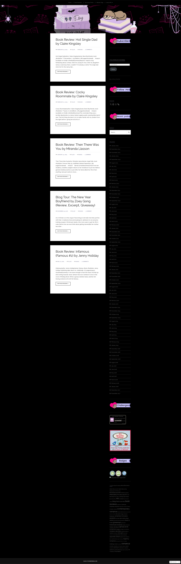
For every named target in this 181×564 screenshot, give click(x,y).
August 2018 (114, 362)
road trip (119, 544)
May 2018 (114, 373)
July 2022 (113, 207)
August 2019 (114, 321)
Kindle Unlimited (114, 527)
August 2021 (114, 245)
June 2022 (114, 211)
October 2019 (115, 314)
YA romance (117, 551)
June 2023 (114, 169)
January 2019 (114, 345)
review (116, 544)
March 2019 (114, 338)
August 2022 (114, 204)
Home (69, 2)
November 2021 (115, 235)
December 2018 (115, 348)
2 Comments (88, 49)
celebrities (119, 504)
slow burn (116, 547)
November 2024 (115, 152)
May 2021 (114, 256)
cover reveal (120, 511)
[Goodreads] (116, 104)
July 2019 (113, 324)
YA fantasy (112, 551)
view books (123, 423)
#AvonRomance (125, 485)
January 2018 (114, 386)
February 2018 (115, 383)
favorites (116, 520)
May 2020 (114, 297)
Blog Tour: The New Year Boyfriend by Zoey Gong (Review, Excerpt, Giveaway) (75, 201)
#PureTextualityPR (122, 494)
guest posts (123, 522)
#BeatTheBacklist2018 (114, 489)
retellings (112, 544)
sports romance (125, 549)
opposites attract (115, 536)
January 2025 (114, 145)
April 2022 (114, 218)
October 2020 (115, 280)
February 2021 (115, 266)
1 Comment (88, 102)
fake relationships (124, 518)
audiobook (122, 498)
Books (81, 49)
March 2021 (114, 262)
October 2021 (115, 238)
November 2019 (115, 311)
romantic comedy (113, 546)
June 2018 (114, 369)
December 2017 (115, 390)
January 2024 (114, 156)
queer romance (120, 538)
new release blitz (116, 534)
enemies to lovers (121, 516)
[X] (111, 104)
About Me (108, 2)
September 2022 (115, 200)
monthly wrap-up (124, 531)
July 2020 (113, 290)
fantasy (112, 520)
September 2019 (115, 317)
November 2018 (115, 352)
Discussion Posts (89, 2)
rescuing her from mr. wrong (121, 541)
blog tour (115, 501)
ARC (117, 498)
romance (126, 543)
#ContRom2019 (117, 490)
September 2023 (115, 159)
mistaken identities (115, 531)
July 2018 (113, 366)
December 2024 (115, 149)
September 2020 (115, 283)
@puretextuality (113, 498)
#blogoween (112, 490)
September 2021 (115, 242)
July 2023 (113, 166)
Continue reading (62, 72)
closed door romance (123, 506)
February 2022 (115, 225)
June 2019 (114, 328)
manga (118, 529)
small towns (121, 547)
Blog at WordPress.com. (90, 561)
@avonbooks (126, 496)
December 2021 (115, 231)
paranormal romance (124, 536)
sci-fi (118, 546)
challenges (123, 504)
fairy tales (117, 518)
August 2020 (114, 286)
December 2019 (115, 307)
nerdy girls (120, 533)
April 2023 (114, 176)
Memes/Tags (100, 2)
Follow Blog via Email (117, 60)
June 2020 (114, 293)
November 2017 (115, 393)
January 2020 (114, 304)
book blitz (122, 501)
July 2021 (113, 249)
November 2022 (115, 194)
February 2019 (115, 342)
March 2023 (114, 180)
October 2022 (115, 197)
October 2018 (115, 355)
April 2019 (114, 335)
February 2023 (115, 183)
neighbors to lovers (113, 533)
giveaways (117, 522)
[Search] (129, 132)
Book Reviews (78, 2)
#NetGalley (113, 494)
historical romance (116, 525)
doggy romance (124, 513)
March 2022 (114, 221)
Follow (113, 69)
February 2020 (115, 300)
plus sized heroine (113, 538)
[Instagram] (113, 104)
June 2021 (114, 252)
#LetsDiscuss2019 (124, 492)
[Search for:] (120, 132)
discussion (118, 514)
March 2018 (114, 379)
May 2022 (114, 214)
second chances (122, 546)
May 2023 (114, 173)
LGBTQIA (121, 527)
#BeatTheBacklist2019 (123, 489)
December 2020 (115, 273)
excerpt (112, 518)
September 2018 (115, 359)
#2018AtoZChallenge (116, 485)
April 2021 (113, 259)
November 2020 (115, 276)
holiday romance (126, 524)
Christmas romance (114, 506)
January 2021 (114, 269)
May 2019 (114, 331)
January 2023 (114, 187)
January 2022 (114, 228)
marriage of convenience (124, 529)
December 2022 (115, 190)
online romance (123, 534)
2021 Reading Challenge (117, 416)
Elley (73, 49)
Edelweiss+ (112, 516)
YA (129, 549)
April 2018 (114, 376)
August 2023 (114, 163)
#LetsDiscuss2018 (115, 492)
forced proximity (121, 520)
